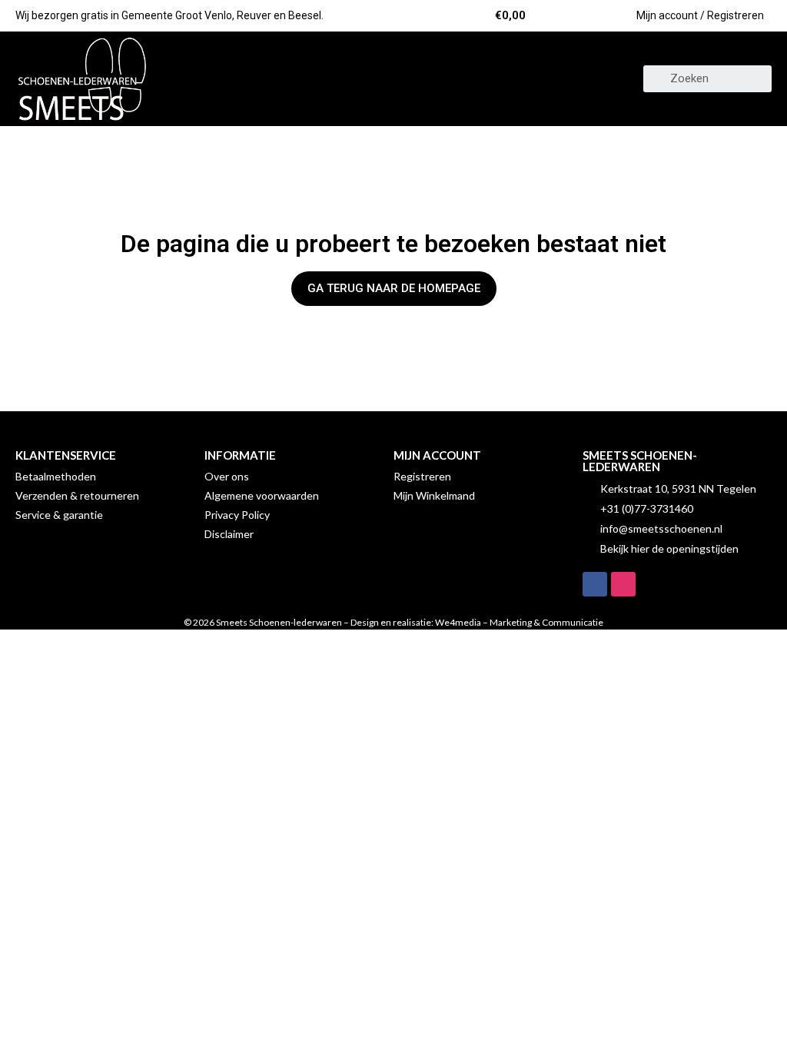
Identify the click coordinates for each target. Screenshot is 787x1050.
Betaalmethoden (55, 476)
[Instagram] (623, 584)
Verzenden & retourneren (77, 495)
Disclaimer (229, 533)
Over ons (226, 476)
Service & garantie (59, 514)
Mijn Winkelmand (434, 495)
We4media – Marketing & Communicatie (519, 622)
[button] (393, 78)
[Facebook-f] (595, 584)
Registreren (422, 476)
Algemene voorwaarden (261, 495)
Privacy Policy (237, 514)
